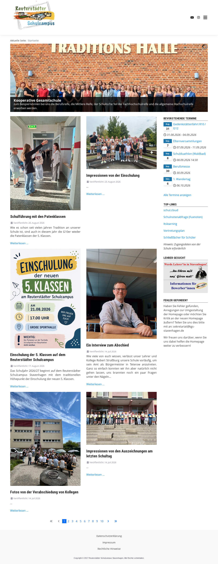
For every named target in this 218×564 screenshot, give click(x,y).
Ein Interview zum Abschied (107, 345)
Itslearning (170, 224)
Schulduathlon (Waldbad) (189, 154)
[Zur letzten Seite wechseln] (116, 521)
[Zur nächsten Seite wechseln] (108, 521)
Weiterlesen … (19, 243)
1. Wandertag (181, 179)
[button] (197, 77)
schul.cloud (171, 210)
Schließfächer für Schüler (180, 237)
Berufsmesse (181, 166)
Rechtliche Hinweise (109, 548)
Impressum (109, 542)
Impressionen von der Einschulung (112, 175)
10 (101, 521)
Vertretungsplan (174, 231)
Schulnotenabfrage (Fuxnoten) (183, 217)
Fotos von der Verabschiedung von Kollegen (44, 492)
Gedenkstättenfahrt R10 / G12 (189, 126)
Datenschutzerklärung (109, 536)
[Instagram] (198, 18)
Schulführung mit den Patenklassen (38, 216)
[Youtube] (192, 18)
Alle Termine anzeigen (177, 195)
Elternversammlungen (187, 141)
